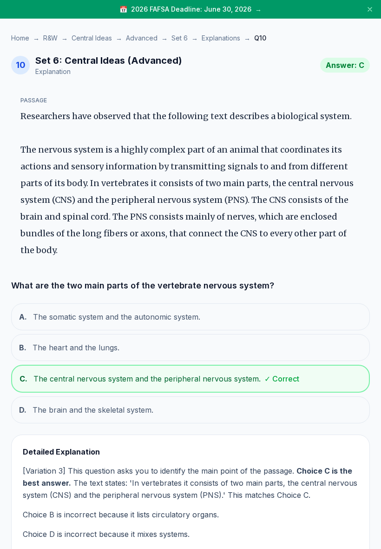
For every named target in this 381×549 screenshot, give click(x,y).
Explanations (221, 38)
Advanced (142, 38)
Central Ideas (92, 38)
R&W (50, 38)
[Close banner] (370, 9)
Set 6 (179, 38)
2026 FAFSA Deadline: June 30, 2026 (191, 9)
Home (20, 38)
